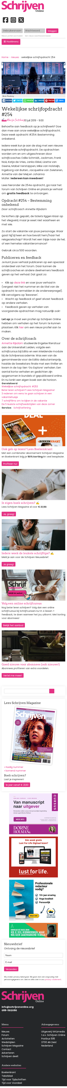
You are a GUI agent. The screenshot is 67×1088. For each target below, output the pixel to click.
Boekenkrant (9, 1072)
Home (5, 57)
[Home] (24, 7)
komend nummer (16, 770)
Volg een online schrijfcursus (22, 603)
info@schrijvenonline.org (18, 1007)
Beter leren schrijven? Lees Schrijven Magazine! (28, 390)
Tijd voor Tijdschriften (14, 1079)
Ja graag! (8, 564)
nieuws (15, 57)
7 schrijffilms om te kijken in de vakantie (24, 400)
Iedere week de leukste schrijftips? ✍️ (28, 553)
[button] (11, 42)
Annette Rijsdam (12, 343)
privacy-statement (53, 979)
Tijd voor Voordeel (12, 1083)
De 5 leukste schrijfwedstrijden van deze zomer (28, 404)
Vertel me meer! (12, 675)
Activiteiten (8, 1038)
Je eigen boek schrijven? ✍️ (20, 503)
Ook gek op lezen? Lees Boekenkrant (27, 449)
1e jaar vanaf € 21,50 (17, 785)
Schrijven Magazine (12, 1045)
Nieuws (5, 1031)
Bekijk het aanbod (13, 625)
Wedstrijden (8, 1042)
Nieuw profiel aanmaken (12, 36)
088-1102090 (9, 1010)
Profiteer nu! (10, 463)
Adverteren (8, 1052)
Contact (6, 1049)
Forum (5, 1035)
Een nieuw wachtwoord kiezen (38, 36)
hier (21, 327)
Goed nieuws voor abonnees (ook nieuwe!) (31, 664)
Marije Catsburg (15, 120)
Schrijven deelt (10, 1056)
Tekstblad (7, 1076)
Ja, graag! (8, 514)
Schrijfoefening (22, 407)
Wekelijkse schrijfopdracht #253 (20, 386)
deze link (19, 282)
